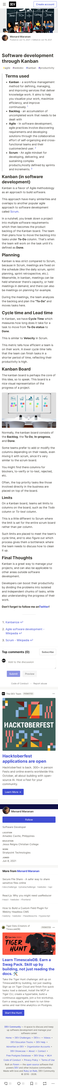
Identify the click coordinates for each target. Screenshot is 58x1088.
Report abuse (40, 683)
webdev (18, 67)
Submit (13, 673)
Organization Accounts (38, 1046)
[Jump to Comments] (21, 1083)
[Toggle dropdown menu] (53, 693)
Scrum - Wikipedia (17, 640)
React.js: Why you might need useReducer (27, 897)
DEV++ (37, 1037)
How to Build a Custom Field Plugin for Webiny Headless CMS (26, 912)
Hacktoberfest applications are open (24, 758)
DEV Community (12, 1026)
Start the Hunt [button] (13, 1012)
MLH (49, 1055)
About (32, 1051)
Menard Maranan (20, 36)
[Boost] (45, 1083)
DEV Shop (39, 1055)
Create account (45, 4)
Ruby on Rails (30, 1071)
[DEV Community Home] (12, 4)
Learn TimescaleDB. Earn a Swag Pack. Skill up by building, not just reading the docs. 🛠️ (28, 967)
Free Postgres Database (18, 1055)
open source (32, 1064)
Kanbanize (12, 622)
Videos (47, 1037)
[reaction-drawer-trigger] (8, 1083)
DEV (16, 1067)
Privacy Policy (31, 1060)
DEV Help (40, 1042)
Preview (29, 673)
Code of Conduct (19, 683)
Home (9, 1037)
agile (6, 67)
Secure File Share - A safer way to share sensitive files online (27, 883)
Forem (16, 1064)
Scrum (14, 211)
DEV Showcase (18, 1051)
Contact (42, 1051)
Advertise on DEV (15, 1046)
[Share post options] (53, 1083)
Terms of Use (48, 1060)
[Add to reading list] (33, 1083)
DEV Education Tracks (22, 1042)
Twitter (44, 606)
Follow (29, 819)
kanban (31, 67)
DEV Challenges (23, 1037)
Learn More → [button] (13, 791)
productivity (46, 67)
